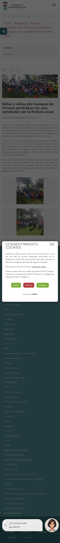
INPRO (34, 294)
